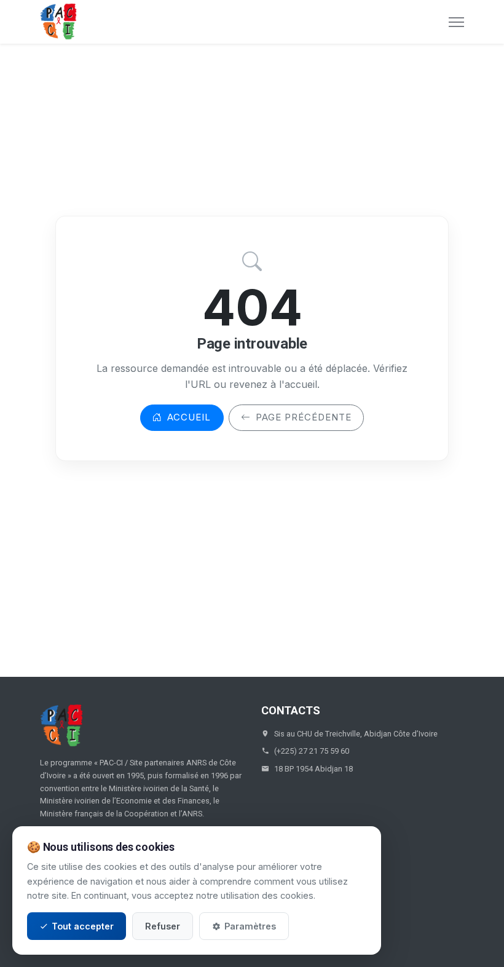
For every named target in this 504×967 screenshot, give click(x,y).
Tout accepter (83, 926)
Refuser (162, 926)
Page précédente (304, 417)
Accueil (189, 417)
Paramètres (250, 926)
